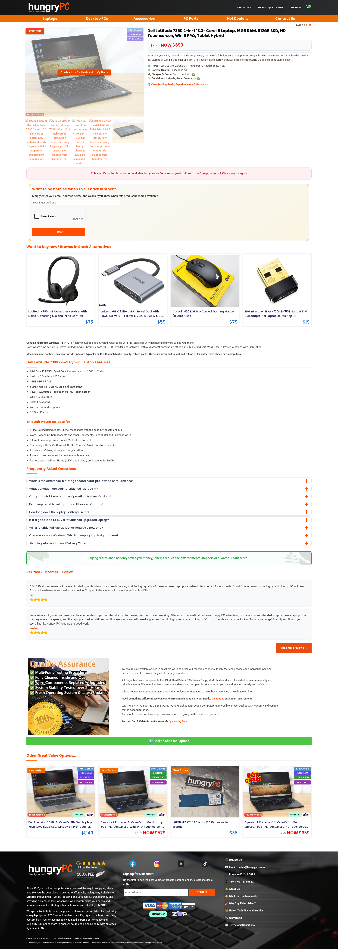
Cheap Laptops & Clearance (217, 173)
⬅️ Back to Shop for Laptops (169, 741)
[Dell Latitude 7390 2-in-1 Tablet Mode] (128, 130)
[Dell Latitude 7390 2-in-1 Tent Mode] (36, 139)
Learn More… (240, 558)
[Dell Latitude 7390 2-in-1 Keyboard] (100, 139)
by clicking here (178, 721)
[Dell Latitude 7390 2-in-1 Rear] (80, 142)
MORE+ (102, 905)
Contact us (218, 698)
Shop (308, 24)
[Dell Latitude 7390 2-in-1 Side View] (59, 139)
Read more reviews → (294, 647)
